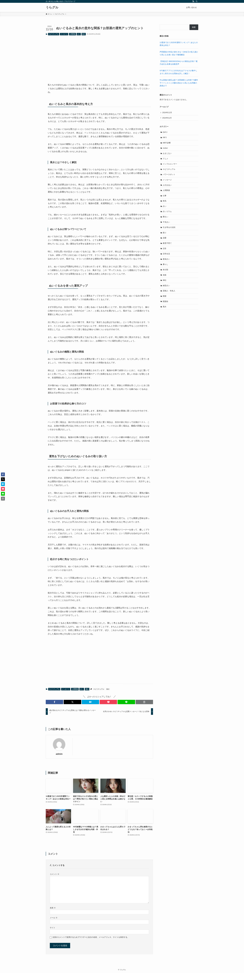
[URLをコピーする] (144, 702)
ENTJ (165, 132)
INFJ (165, 137)
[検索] (196, 1)
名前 (53, 908)
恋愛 (164, 238)
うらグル (52, 7)
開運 (164, 296)
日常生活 (166, 254)
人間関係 (72, 34)
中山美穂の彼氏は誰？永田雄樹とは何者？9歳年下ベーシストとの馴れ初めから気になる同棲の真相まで (179, 83)
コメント (54, 874)
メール (53, 918)
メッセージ (64, 34)
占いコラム (167, 211)
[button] (54, 702)
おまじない (167, 153)
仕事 (164, 196)
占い (78, 34)
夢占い (165, 217)
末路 (164, 275)
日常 (164, 249)
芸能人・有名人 (169, 291)
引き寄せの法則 (169, 227)
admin (59, 754)
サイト (52, 928)
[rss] (193, 1)
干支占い (166, 222)
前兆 (164, 201)
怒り (164, 233)
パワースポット (169, 174)
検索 (194, 27)
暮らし (165, 264)
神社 (164, 280)
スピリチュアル (53, 34)
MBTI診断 (167, 143)
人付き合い (167, 185)
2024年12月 (167, 112)
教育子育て (167, 243)
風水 (83, 34)
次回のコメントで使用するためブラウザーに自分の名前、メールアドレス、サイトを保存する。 (90, 937)
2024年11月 (167, 118)
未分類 (165, 270)
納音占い (166, 286)
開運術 (165, 301)
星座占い (166, 259)
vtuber (165, 148)
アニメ (165, 159)
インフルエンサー (170, 164)
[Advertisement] (99, 57)
